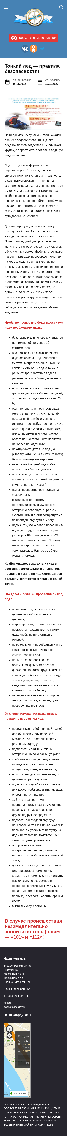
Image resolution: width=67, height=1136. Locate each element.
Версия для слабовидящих (36, 37)
